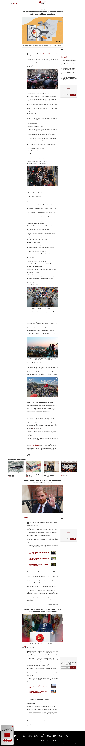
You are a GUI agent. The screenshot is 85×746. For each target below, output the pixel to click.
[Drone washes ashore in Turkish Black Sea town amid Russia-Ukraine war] (16, 466)
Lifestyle (30, 566)
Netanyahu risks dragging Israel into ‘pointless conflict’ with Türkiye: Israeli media (38, 686)
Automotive (43, 740)
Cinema (54, 735)
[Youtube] (13, 739)
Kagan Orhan (25, 48)
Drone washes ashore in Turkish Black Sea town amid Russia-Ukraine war (15, 474)
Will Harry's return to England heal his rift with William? (39, 553)
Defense (23, 735)
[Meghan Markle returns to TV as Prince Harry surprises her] (53, 564)
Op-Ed (66, 735)
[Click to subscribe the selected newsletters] (73, 95)
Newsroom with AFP (26, 517)
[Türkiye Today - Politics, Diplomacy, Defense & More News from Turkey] (42, 2)
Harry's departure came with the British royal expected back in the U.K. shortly (41, 574)
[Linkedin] (17, 739)
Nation (44, 9)
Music (54, 736)
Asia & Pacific (36, 736)
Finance (42, 735)
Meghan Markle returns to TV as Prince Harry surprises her (38, 565)
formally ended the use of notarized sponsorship (46, 53)
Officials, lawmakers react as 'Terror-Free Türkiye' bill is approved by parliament (50, 474)
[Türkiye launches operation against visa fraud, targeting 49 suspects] (33, 466)
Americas (35, 735)
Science (48, 740)
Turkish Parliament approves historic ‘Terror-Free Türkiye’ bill (69, 473)
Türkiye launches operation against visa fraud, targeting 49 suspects (33, 474)
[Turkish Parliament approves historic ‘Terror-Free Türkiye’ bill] (69, 466)
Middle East (30, 736)
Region (30, 688)
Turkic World (30, 735)
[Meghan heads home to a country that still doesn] (53, 558)
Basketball (60, 735)
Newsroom (24, 646)
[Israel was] (53, 691)
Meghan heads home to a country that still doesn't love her (39, 559)
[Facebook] (15, 739)
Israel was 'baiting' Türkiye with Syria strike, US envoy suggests (38, 692)
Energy (42, 736)
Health (48, 735)
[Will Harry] (53, 553)
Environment (49, 736)
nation (15, 3)
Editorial (66, 736)
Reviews (54, 740)
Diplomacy (23, 736)
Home (41, 9)
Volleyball (60, 736)
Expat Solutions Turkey (34, 445)
